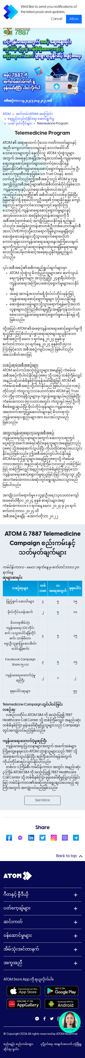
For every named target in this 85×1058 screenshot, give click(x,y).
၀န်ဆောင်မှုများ (17, 935)
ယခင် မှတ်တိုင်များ (20, 123)
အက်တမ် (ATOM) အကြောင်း (34, 114)
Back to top (66, 856)
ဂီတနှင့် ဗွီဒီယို (16, 894)
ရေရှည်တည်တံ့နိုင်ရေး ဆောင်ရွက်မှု (31, 119)
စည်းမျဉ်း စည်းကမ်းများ (18, 1044)
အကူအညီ (12, 963)
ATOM (7, 114)
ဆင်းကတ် (12, 922)
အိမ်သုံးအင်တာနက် (21, 949)
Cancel (56, 19)
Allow (73, 19)
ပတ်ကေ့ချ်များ (17, 908)
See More (42, 800)
